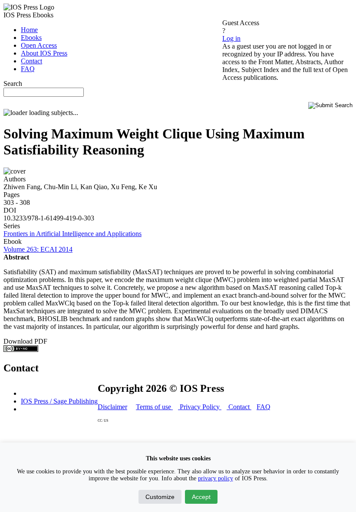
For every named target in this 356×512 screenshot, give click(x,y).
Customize (160, 496)
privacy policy (215, 478)
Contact (239, 406)
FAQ (263, 406)
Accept (201, 496)
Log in (231, 38)
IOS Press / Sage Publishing (59, 401)
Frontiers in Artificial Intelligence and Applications (72, 233)
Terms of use (154, 406)
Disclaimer (112, 406)
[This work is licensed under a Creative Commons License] (20, 349)
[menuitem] (29, 29)
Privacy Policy (199, 406)
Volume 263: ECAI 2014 (38, 249)
